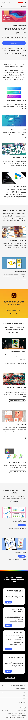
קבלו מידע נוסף (14, 313)
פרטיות (9, 713)
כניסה (5, 2)
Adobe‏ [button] (24, 699)
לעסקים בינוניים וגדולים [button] (21, 688)
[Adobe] (20, 2)
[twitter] (19, 710)
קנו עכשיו (14, 43)
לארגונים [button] (24, 692)
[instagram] (22, 710)
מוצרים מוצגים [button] (22, 702)
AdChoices (7, 717)
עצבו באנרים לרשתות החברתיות (17, 400)
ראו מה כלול (20, 621)
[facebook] (25, 710)
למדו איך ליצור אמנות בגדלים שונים (16, 438)
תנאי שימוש (24, 715)
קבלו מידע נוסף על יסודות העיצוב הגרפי (15, 363)
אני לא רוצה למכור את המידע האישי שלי (19, 717)
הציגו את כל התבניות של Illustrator (17, 559)
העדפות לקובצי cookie (16, 715)
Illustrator (23, 6)
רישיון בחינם (21, 525)
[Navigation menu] (25, 2)
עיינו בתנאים (20, 644)
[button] (9, 2)
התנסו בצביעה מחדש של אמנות (17, 471)
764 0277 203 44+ (10, 678)
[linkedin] (16, 710)
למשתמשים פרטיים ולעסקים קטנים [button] (18, 685)
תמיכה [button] (24, 695)
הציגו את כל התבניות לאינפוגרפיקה (17, 528)
